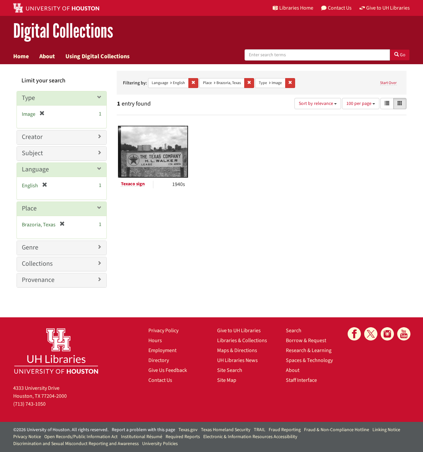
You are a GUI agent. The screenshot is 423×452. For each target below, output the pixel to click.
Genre (30, 247)
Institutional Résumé (141, 436)
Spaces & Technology (309, 360)
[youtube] (403, 333)
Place (29, 208)
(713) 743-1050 (29, 404)
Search (293, 330)
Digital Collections (63, 31)
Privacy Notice (27, 436)
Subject (32, 153)
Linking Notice (386, 430)
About (47, 56)
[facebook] (354, 333)
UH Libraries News (237, 360)
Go (402, 55)
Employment (162, 350)
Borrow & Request (306, 340)
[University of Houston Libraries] (56, 351)
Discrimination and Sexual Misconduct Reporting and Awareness (76, 443)
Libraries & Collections (242, 340)
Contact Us (160, 380)
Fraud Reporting (285, 430)
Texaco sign (133, 184)
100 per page (359, 103)
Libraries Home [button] (296, 8)
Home (21, 56)
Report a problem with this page (143, 430)
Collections (37, 263)
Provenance (38, 280)
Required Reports (183, 436)
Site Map (226, 380)
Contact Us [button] (340, 8)
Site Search (229, 370)
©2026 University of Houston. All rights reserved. (60, 430)
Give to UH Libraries (239, 330)
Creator (32, 137)
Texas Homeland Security (225, 430)
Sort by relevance (316, 103)
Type (28, 98)
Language (35, 169)
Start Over (388, 83)
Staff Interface (301, 380)
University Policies (160, 443)
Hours (155, 340)
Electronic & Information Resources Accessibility (250, 436)
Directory (158, 360)
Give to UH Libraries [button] (388, 8)
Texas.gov (188, 430)
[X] (370, 333)
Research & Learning (308, 350)
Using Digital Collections (97, 56)
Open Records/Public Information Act (81, 436)
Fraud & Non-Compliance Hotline (336, 430)
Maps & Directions (237, 350)
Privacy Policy (163, 330)
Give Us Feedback (167, 370)
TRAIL (259, 430)
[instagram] (387, 333)
